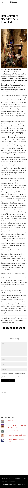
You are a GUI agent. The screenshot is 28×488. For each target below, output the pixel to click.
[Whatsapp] (17, 328)
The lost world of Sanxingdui (15, 430)
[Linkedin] (14, 328)
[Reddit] (20, 328)
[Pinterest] (11, 328)
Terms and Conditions (8, 483)
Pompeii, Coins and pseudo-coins (17, 435)
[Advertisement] (12, 461)
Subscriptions (12, 481)
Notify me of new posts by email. (10, 377)
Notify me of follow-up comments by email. (13, 373)
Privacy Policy (21, 484)
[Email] (24, 328)
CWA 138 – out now (13, 421)
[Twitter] (7, 328)
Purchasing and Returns (9, 484)
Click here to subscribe (7, 322)
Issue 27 (3, 12)
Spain (7, 12)
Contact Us (4, 481)
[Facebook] (4, 328)
